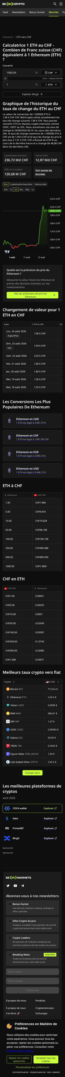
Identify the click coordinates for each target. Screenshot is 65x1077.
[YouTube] (15, 886)
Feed (5, 12)
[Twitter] (8, 886)
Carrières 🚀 (13, 1013)
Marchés (53, 12)
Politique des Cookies (20, 1051)
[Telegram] (23, 886)
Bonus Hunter (37, 12)
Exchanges (42, 1013)
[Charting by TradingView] (7, 251)
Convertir (8, 37)
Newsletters (18, 12)
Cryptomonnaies (45, 1008)
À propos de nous (16, 1008)
